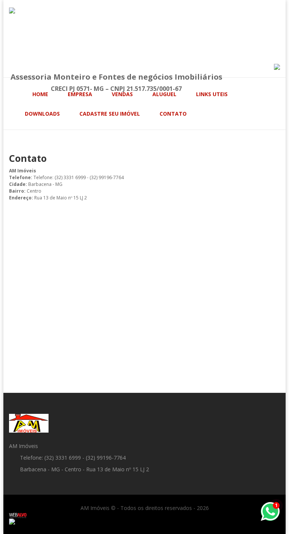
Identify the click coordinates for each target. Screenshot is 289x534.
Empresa (80, 94)
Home (40, 94)
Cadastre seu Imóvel (109, 113)
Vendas (122, 94)
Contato (173, 113)
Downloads (42, 113)
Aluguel (164, 94)
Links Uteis (212, 94)
